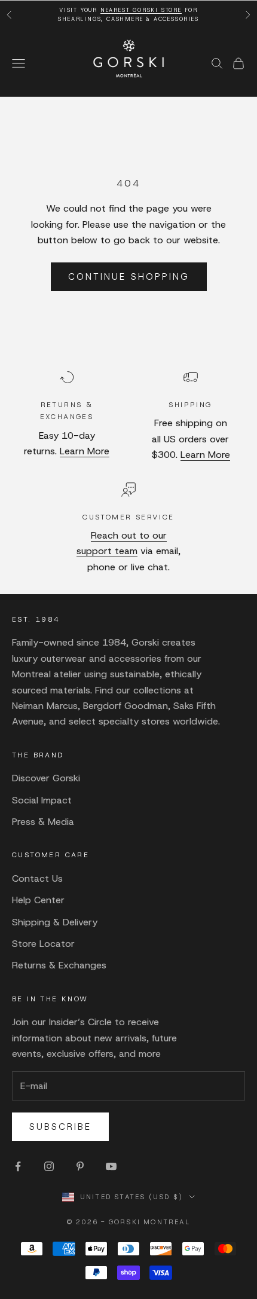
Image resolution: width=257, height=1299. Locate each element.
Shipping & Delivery (54, 922)
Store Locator (43, 943)
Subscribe (60, 1127)
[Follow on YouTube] (111, 1166)
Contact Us (37, 878)
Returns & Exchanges (59, 965)
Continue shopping (128, 277)
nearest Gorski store (141, 10)
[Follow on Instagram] (49, 1166)
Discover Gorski (46, 778)
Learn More (84, 451)
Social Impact (42, 800)
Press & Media (43, 821)
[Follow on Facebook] (18, 1166)
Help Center (38, 900)
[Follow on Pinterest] (80, 1166)
